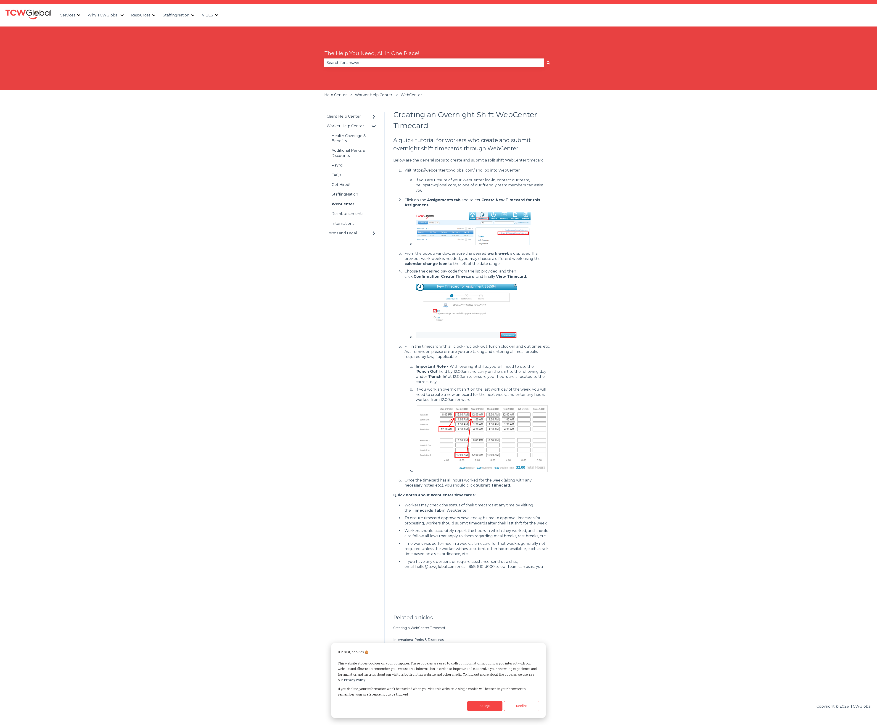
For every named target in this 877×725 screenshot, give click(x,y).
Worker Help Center (373, 95)
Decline (522, 706)
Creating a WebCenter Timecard (419, 628)
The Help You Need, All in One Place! (371, 53)
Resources (140, 15)
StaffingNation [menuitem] (345, 194)
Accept (485, 706)
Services (67, 15)
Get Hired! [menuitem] (341, 185)
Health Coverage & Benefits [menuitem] (349, 138)
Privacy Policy (354, 680)
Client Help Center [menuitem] (344, 116)
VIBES (207, 15)
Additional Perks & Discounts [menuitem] (348, 153)
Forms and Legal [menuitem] (342, 233)
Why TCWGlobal (103, 15)
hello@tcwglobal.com (435, 566)
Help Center (335, 95)
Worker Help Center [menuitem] (345, 126)
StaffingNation (176, 15)
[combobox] (434, 62)
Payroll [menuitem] (338, 165)
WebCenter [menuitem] (343, 204)
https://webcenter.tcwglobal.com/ (443, 170)
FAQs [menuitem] (336, 175)
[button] (374, 117)
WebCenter (411, 95)
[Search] (548, 62)
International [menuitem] (344, 223)
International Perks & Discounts (418, 640)
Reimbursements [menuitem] (347, 214)
